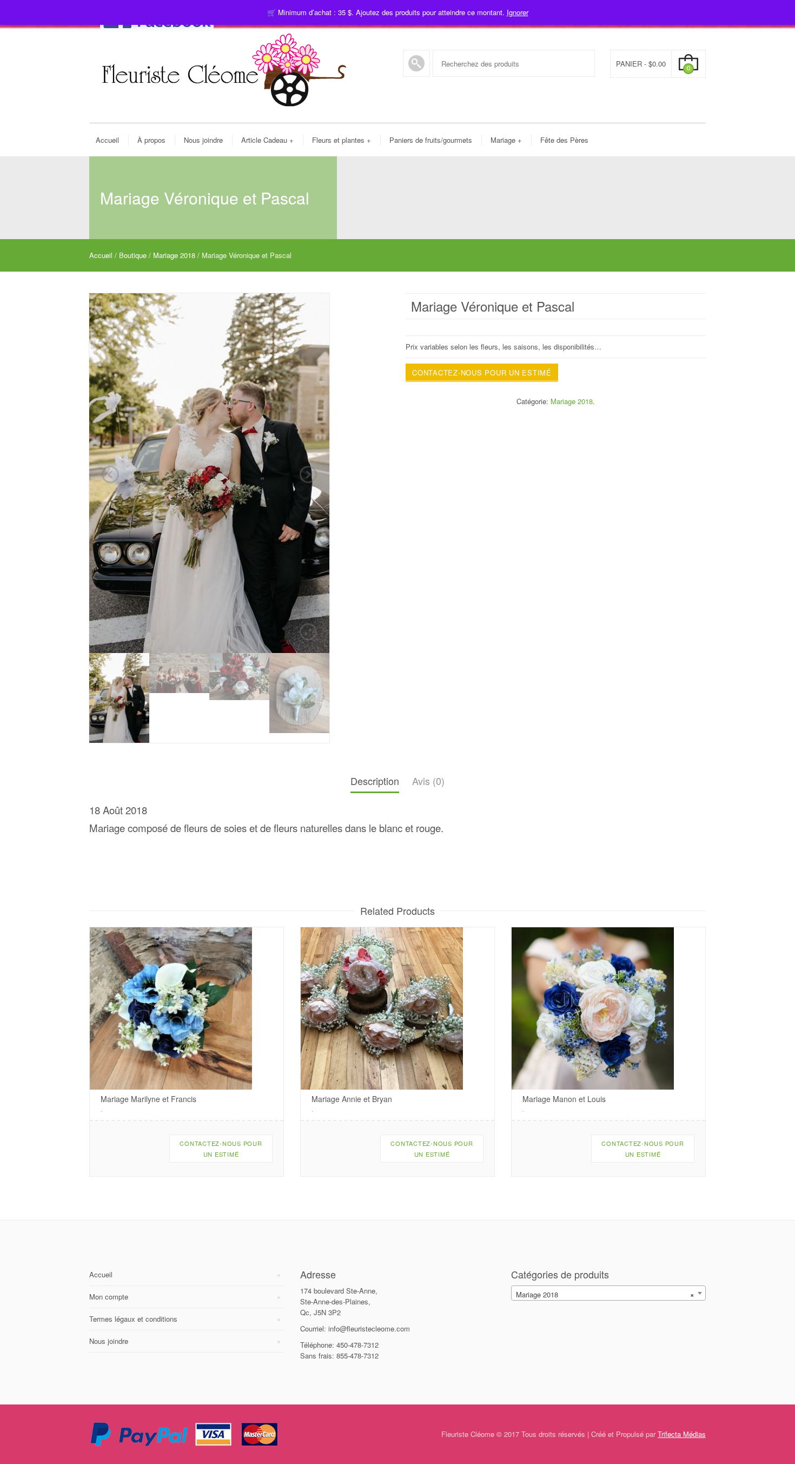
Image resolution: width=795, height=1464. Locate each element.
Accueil (107, 140)
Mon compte (108, 1296)
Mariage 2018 (174, 255)
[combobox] (608, 1293)
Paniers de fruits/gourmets (430, 140)
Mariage (506, 140)
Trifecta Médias (682, 1434)
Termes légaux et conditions (133, 1319)
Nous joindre (203, 140)
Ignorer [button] (517, 12)
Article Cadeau (267, 140)
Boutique (133, 255)
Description (374, 781)
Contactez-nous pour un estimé (482, 372)
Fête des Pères (564, 140)
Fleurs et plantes (341, 140)
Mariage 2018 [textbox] (605, 1294)
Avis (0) (428, 781)
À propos (151, 140)
